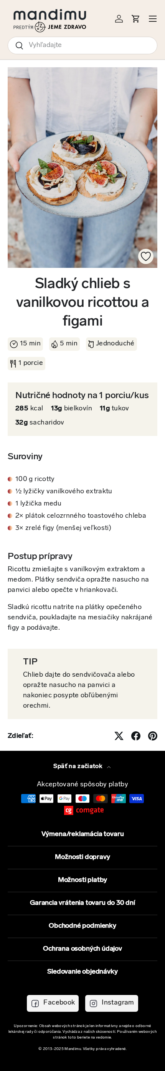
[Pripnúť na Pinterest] (152, 736)
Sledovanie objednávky (82, 972)
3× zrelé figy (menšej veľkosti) (63, 528)
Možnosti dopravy (82, 857)
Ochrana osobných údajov (82, 949)
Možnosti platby (82, 880)
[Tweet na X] (119, 736)
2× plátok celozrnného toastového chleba (80, 516)
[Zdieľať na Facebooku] (135, 736)
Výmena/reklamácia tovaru (82, 834)
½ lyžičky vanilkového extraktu (63, 491)
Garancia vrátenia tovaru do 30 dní (82, 903)
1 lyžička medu (38, 504)
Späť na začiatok (78, 766)
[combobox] (82, 45)
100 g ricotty (35, 479)
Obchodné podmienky (82, 926)
